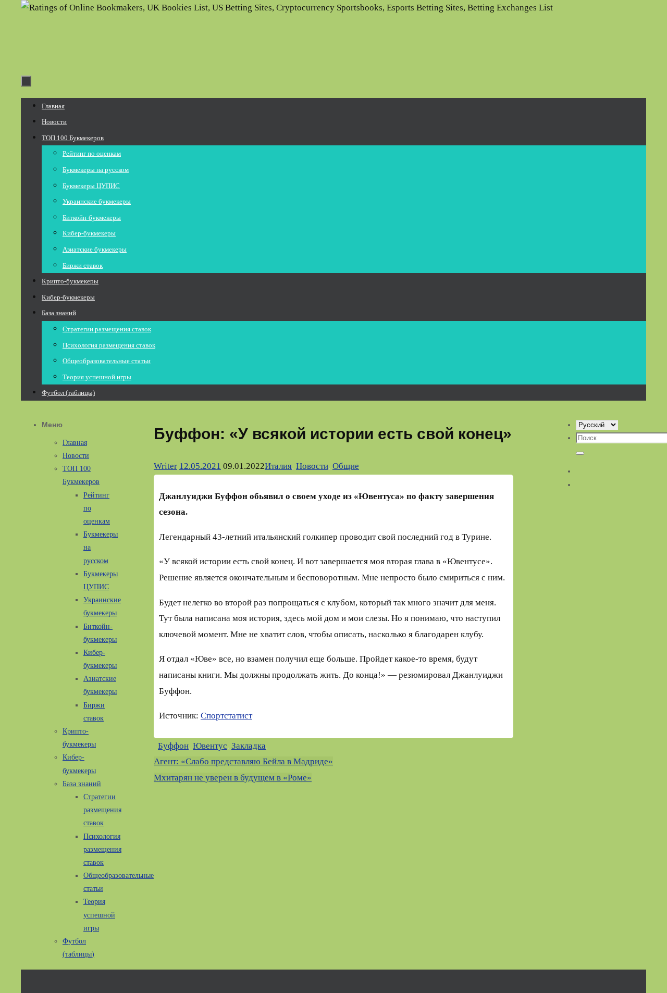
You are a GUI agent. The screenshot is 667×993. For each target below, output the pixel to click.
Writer (165, 466)
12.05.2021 (200, 466)
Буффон (173, 746)
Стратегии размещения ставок (102, 810)
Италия (278, 466)
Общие (345, 466)
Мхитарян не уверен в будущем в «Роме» (233, 778)
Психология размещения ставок (102, 849)
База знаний (82, 784)
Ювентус (210, 746)
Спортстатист (226, 716)
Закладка (248, 746)
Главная (75, 442)
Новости (312, 466)
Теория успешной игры (99, 915)
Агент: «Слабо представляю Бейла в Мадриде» (243, 761)
